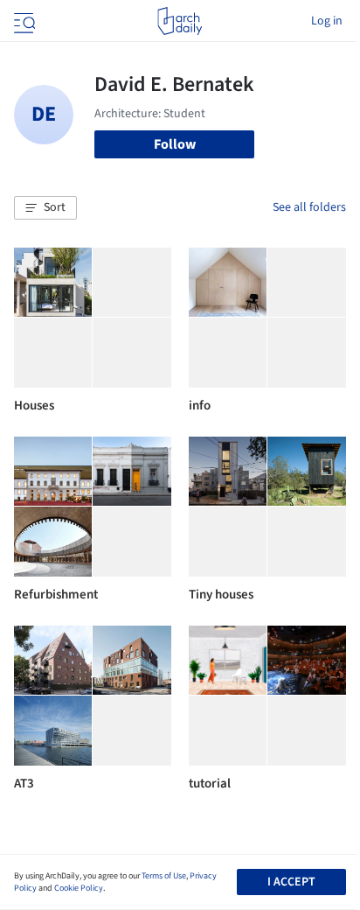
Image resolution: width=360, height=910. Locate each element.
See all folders (309, 207)
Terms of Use (164, 876)
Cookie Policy (78, 888)
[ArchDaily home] (179, 21)
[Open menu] (22, 21)
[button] (45, 208)
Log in (327, 21)
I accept (291, 882)
